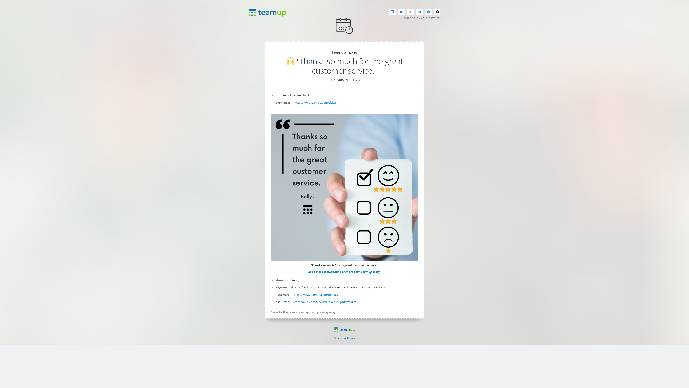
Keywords (281, 287)
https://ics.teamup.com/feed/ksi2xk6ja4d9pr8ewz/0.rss (320, 302)
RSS (277, 302)
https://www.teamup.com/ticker (314, 103)
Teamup (351, 338)
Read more (282, 295)
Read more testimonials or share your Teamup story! (344, 272)
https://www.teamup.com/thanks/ (315, 295)
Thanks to (281, 280)
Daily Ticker (282, 102)
